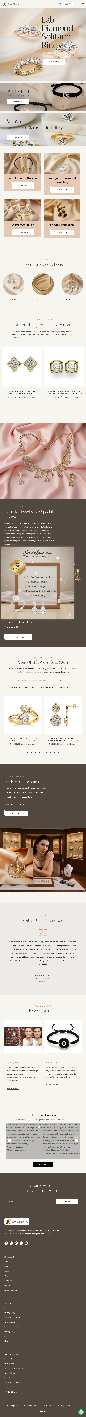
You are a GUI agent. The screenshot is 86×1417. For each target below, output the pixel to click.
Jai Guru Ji (72, 300)
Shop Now (18, 101)
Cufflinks (13, 300)
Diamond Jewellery (43, 300)
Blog (6, 1341)
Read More (13, 1088)
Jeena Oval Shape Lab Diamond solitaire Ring (23, 739)
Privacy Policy (9, 1312)
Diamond (8, 1359)
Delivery (7, 1308)
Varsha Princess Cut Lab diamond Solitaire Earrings (22, 393)
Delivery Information (12, 1327)
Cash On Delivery (11, 1354)
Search (7, 1271)
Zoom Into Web (72, 1406)
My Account (9, 1257)
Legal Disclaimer (10, 1378)
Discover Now (18, 45)
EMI (5, 1336)
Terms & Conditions (12, 1317)
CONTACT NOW (18, 637)
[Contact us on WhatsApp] (81, 1412)
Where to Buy (9, 1322)
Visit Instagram (43, 1164)
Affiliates (7, 1387)
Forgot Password (10, 1290)
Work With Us (9, 1373)
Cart (6, 1262)
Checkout (8, 1266)
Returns (7, 1285)
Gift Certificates (10, 1392)
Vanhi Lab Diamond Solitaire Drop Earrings (62, 739)
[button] (46, 4)
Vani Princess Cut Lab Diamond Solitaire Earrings (64, 393)
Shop (6, 1276)
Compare (8, 1281)
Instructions (9, 1364)
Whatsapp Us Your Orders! (14, 1368)
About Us (7, 1303)
